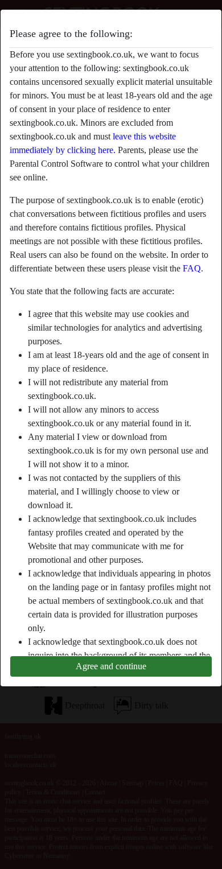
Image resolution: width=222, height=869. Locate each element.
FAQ (192, 268)
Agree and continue (111, 666)
